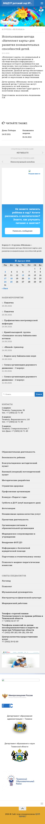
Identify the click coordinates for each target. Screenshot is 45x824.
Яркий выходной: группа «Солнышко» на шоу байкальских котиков (19, 335)
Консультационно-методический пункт (19, 464)
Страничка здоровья (12, 486)
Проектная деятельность (15, 519)
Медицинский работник (14, 603)
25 (11, 282)
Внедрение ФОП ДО (12, 542)
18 (11, 278)
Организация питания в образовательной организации (18, 526)
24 (5, 282)
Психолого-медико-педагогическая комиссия (21, 563)
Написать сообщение (22, 231)
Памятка (9, 302)
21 (29, 278)
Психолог (7, 586)
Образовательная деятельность (18, 452)
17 (5, 278)
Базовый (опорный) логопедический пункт (21, 473)
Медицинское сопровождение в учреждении (18, 535)
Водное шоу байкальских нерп (20, 356)
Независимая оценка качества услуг (21, 514)
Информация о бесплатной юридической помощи (16, 549)
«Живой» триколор (14, 347)
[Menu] (42, 3)
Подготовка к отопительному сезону (21, 556)
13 (23, 275)
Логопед (6, 581)
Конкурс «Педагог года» (14, 497)
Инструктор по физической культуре (21, 597)
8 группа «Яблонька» (13, 29)
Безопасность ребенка (13, 457)
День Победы (9, 130)
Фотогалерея (8, 508)
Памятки (9, 311)
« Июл (5, 288)
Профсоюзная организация (16, 491)
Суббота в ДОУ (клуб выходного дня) (21, 502)
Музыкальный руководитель (17, 592)
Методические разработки (16, 480)
